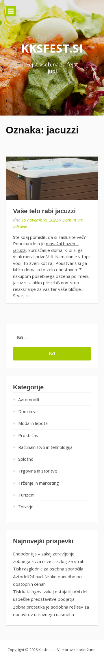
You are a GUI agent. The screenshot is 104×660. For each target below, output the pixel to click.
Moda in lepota (33, 423)
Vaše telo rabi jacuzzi (44, 211)
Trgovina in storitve (37, 471)
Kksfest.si (52, 48)
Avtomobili (28, 399)
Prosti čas (28, 435)
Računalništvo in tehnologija (45, 447)
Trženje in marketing (38, 483)
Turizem (26, 495)
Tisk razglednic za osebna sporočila (48, 569)
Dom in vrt (72, 220)
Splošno (26, 459)
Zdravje (20, 226)
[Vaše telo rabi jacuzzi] (52, 178)
